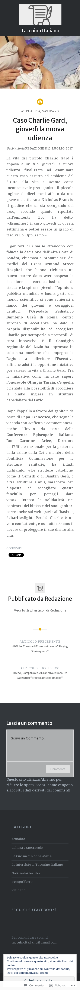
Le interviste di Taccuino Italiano (37, 865)
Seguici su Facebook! (34, 910)
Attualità (31, 111)
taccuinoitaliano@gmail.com (34, 942)
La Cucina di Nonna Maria (32, 856)
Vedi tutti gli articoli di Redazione (40, 610)
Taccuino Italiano (40, 31)
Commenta (57, 769)
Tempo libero (22, 882)
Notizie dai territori (27, 873)
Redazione (34, 148)
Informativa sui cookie (33, 972)
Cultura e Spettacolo (27, 848)
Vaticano (50, 111)
